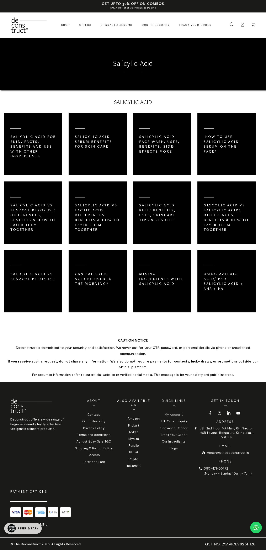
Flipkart (133, 425)
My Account (174, 415)
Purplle (134, 446)
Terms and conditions (93, 435)
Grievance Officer (173, 428)
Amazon (134, 419)
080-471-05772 (216, 468)
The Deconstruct (27, 544)
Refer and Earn (94, 462)
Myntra (133, 439)
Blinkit (133, 452)
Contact (93, 415)
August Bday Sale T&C (93, 441)
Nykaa (133, 432)
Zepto (133, 459)
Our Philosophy (93, 421)
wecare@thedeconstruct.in (228, 453)
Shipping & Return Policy (94, 448)
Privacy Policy (94, 428)
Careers (94, 455)
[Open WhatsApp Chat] (256, 527)
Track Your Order (174, 435)
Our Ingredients (174, 441)
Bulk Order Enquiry (174, 421)
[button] (231, 24)
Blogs (174, 448)
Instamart (134, 466)
